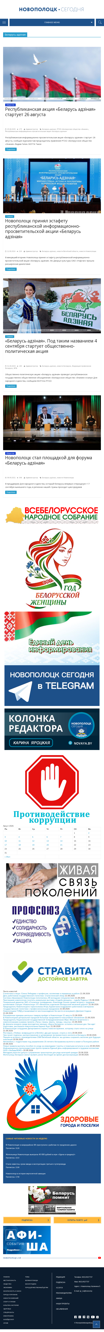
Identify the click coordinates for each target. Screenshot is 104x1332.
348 (20, 478)
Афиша (59, 1298)
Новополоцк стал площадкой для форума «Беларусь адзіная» (48, 460)
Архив (5, 1323)
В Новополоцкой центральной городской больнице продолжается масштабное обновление (43, 1017)
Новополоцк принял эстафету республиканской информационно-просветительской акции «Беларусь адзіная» (43, 228)
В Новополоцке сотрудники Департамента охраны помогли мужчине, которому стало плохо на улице (48, 1028)
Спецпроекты (8, 1312)
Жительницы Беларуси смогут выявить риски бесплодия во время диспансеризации (40, 1055)
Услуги (59, 1288)
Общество (10, 105)
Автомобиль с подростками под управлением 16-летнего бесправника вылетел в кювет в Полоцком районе (51, 1041)
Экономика (7, 1287)
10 (6, 841)
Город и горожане (10, 1294)
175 (20, 129)
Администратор (32, 129)
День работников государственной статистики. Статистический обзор (33, 996)
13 (48, 841)
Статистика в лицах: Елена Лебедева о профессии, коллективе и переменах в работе (41, 993)
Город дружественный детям (36, 1287)
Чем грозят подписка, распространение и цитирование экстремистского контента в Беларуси (44, 1035)
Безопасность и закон (12, 1291)
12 (33, 841)
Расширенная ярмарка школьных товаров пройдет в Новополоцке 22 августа (37, 1015)
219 (20, 251)
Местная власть (9, 1280)
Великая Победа (31, 1280)
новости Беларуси (64, 366)
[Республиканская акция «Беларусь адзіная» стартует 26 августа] (52, 48)
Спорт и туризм (9, 1301)
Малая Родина (30, 1284)
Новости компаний (10, 1298)
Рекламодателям (64, 1293)
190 (20, 366)
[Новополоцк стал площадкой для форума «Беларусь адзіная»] (52, 396)
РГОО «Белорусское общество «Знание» (72, 129)
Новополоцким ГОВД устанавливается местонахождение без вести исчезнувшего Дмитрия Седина (47, 1011)
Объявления (62, 1309)
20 (48, 845)
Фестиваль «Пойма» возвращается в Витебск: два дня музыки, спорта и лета (37, 1033)
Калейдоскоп (8, 1319)
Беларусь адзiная (49, 129)
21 (61, 845)
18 (20, 845)
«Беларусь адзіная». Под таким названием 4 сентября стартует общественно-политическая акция (51, 346)
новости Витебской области (67, 251)
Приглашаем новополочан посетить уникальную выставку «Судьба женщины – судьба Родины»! (46, 1000)
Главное (9, 216)
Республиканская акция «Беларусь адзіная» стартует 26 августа (50, 111)
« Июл (7, 857)
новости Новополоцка (87, 251)
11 (20, 841)
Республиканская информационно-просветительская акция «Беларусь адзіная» (36, 131)
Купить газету (77, 1220)
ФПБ (15, 368)
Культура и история (11, 1305)
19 (33, 845)
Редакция (60, 1277)
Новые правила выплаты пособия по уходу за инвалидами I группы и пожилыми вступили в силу (46, 1046)
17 (6, 845)
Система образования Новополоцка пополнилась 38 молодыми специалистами (38, 998)
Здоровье (7, 1309)
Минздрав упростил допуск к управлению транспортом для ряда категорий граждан (40, 1052)
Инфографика (8, 1316)
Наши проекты (62, 1304)
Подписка (27, 1220)
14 (61, 841)
